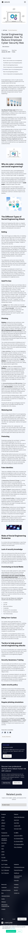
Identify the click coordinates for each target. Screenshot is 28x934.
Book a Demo (17, 782)
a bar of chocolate (9, 308)
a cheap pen (23, 306)
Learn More (13, 928)
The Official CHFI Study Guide (8, 110)
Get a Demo (7, 756)
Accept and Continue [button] (11, 931)
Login (13, 919)
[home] (12, 2)
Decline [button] (19, 931)
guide (4, 698)
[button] (24, 2)
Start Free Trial (6, 782)
